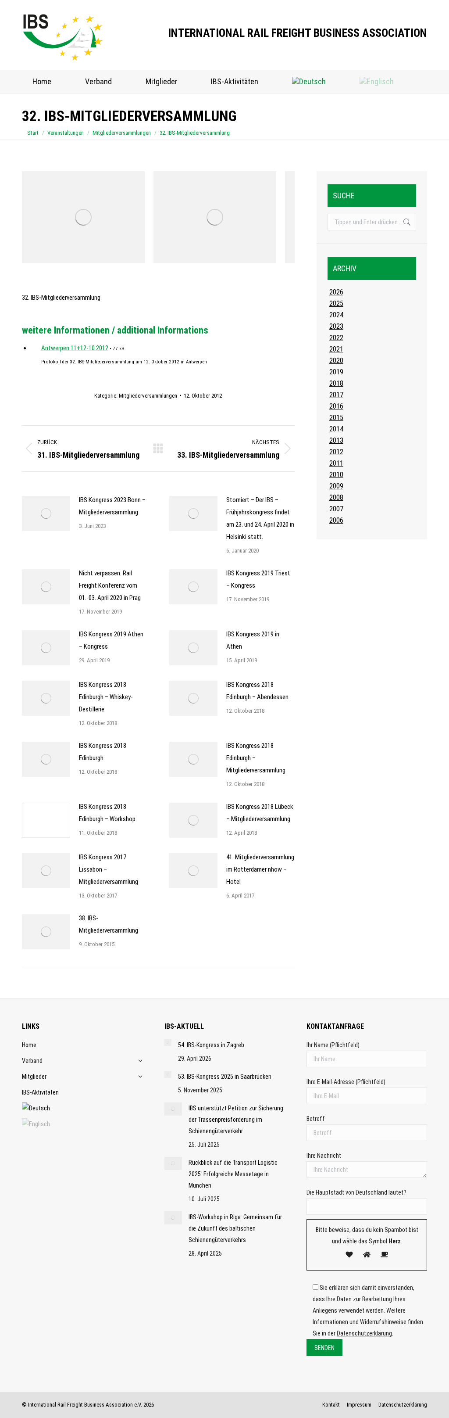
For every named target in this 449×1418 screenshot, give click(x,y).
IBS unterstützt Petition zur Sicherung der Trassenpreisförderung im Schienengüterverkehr (236, 1119)
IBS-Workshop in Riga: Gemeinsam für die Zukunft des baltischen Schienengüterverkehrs (235, 1228)
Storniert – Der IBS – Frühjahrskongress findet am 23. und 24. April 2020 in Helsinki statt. (260, 518)
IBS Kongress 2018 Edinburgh (102, 752)
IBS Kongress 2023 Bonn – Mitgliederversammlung (112, 506)
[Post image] (46, 513)
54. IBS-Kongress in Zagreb (211, 1044)
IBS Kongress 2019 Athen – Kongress (111, 640)
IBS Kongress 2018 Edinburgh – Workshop (107, 813)
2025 (336, 303)
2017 (336, 395)
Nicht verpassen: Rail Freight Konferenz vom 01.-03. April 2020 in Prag (110, 585)
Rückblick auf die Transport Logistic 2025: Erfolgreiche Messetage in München (233, 1174)
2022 (336, 338)
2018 (336, 383)
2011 (336, 463)
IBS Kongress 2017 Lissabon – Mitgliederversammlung (108, 869)
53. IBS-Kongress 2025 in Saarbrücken (224, 1076)
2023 (336, 326)
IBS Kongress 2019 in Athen (252, 640)
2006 (336, 520)
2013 (336, 440)
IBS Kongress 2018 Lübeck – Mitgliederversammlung (259, 813)
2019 (336, 372)
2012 (336, 452)
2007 (336, 509)
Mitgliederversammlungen (148, 395)
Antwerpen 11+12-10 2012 (74, 348)
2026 (336, 292)
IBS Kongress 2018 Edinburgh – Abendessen (257, 691)
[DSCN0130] (214, 217)
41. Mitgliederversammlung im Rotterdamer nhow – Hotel (260, 869)
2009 (336, 486)
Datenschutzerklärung (364, 1333)
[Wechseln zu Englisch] (376, 81)
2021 (336, 349)
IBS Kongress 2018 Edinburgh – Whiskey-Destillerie (106, 697)
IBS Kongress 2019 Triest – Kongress (258, 579)
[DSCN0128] (83, 217)
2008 (336, 497)
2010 (336, 474)
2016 (336, 406)
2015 (336, 417)
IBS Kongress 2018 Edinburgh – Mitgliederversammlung (255, 758)
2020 (336, 360)
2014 (336, 429)
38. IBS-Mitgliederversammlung (108, 924)
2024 (336, 315)
